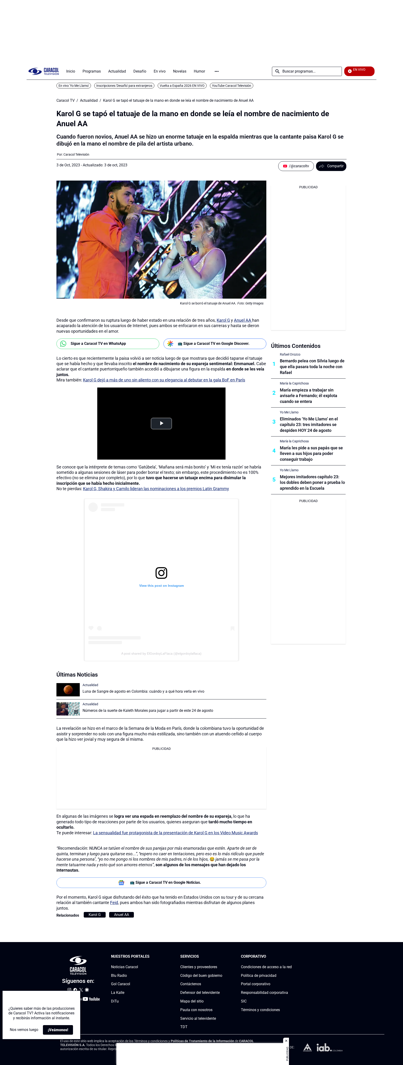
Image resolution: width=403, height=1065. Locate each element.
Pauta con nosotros (196, 1010)
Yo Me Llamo (289, 412)
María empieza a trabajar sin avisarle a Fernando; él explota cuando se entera (308, 396)
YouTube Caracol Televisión (231, 85)
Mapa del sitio (192, 1001)
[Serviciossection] (220, 956)
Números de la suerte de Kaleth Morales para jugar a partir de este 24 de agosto (148, 710)
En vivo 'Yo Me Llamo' (74, 85)
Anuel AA (243, 320)
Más (216, 71)
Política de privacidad (258, 975)
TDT (184, 1027)
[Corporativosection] (290, 956)
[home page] (43, 71)
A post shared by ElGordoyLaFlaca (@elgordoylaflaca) (161, 653)
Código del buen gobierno (201, 975)
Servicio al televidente (198, 1018)
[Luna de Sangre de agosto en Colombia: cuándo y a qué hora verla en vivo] (68, 689)
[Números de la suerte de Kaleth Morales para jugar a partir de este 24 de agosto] (68, 709)
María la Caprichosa (294, 383)
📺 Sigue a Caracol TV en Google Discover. (214, 343)
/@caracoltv (299, 166)
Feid (114, 902)
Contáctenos (190, 984)
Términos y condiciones (260, 1010)
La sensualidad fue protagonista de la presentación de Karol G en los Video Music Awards (175, 832)
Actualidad (89, 100)
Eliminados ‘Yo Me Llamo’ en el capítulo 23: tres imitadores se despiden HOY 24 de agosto (309, 424)
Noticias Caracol (124, 967)
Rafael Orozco (290, 354)
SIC (244, 1001)
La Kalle (117, 992)
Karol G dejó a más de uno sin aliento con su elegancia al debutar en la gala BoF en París (164, 379)
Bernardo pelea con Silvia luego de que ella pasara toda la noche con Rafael (312, 366)
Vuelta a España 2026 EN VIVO (182, 85)
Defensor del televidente (200, 992)
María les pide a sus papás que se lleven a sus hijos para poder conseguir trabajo (311, 453)
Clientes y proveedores (198, 967)
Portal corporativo (255, 984)
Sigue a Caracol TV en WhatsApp (98, 343)
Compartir (335, 166)
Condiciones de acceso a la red (266, 967)
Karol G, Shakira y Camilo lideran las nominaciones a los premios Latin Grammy (156, 488)
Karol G (223, 320)
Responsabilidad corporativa (264, 992)
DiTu (115, 1001)
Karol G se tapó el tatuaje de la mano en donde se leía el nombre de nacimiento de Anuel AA (178, 100)
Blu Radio (119, 975)
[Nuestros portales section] (150, 956)
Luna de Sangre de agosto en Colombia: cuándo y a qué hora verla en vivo (143, 691)
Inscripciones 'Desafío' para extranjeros (124, 85)
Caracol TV (65, 100)
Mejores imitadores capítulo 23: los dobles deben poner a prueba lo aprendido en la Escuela (312, 482)
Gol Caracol (120, 984)
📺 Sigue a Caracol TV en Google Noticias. (165, 882)
